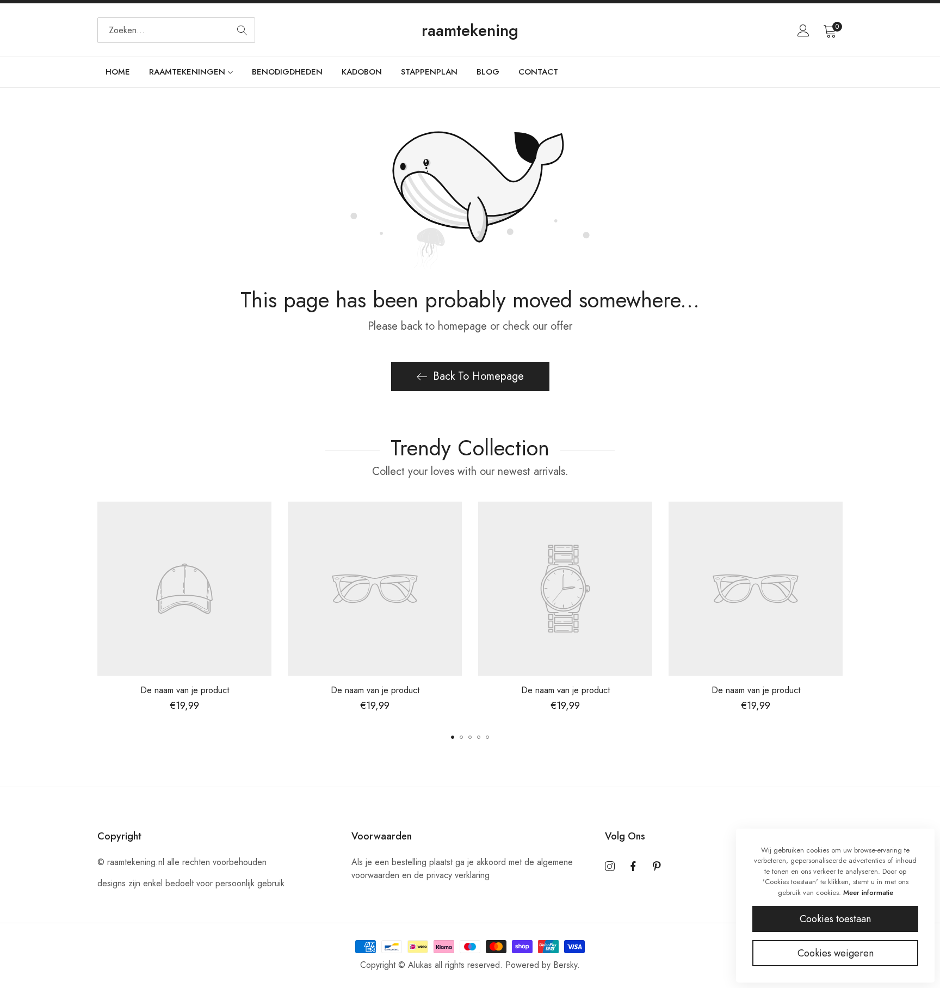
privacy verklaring (458, 875)
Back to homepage (478, 376)
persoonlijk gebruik (250, 883)
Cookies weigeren (835, 953)
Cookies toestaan (835, 919)
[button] (452, 737)
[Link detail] (610, 866)
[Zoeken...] (242, 30)
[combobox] (176, 30)
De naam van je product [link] (184, 690)
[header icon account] (803, 30)
